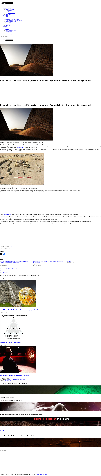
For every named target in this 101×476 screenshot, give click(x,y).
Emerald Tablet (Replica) (8, 34)
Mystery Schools (9, 22)
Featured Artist (8, 32)
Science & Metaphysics (10, 21)
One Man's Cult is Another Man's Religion (15, 379)
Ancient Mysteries (7, 8)
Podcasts (7, 27)
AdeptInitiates (15, 268)
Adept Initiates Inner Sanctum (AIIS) (13, 20)
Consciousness (3, 77)
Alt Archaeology (9, 16)
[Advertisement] (50, 92)
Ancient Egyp (7, 214)
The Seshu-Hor (8, 380)
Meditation (7, 24)
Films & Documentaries (10, 30)
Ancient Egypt (69, 261)
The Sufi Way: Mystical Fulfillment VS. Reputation (14, 375)
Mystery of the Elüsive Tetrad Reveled (10, 342)
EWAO (10, 246)
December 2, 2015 (6, 268)
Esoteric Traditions (9, 9)
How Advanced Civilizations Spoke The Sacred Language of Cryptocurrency (21, 309)
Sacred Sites (8, 14)
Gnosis (9, 11)
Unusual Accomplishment (41, 474)
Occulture (5, 26)
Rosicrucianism (11, 13)
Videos (7, 29)
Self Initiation (6, 18)
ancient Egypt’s (20, 147)
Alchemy (10, 10)
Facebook (2, 430)
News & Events (8, 31)
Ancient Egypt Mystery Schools (12, 19)
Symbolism (5, 15)
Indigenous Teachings (10, 25)
